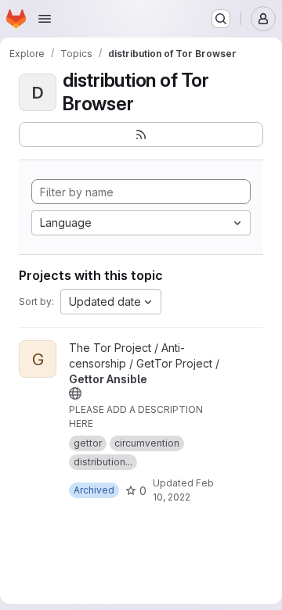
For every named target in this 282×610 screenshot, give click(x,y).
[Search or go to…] (221, 18)
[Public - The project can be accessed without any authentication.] (75, 393)
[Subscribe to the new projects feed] (141, 134)
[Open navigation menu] (44, 18)
